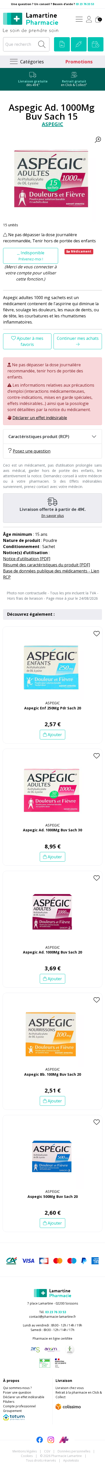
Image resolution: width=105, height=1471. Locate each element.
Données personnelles (74, 1451)
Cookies (27, 1456)
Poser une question (17, 1392)
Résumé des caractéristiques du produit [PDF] (46, 565)
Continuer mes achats (78, 338)
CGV (47, 1451)
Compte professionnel (19, 1406)
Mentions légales (24, 1451)
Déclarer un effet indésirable (39, 418)
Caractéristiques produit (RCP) (38, 436)
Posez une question (31, 451)
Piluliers (8, 1401)
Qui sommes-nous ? (17, 1388)
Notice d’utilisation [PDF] (26, 559)
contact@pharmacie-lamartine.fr (52, 1316)
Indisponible (31, 255)
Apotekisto (71, 1460)
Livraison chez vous (70, 1388)
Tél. (52, 1312)
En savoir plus (52, 515)
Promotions (79, 62)
